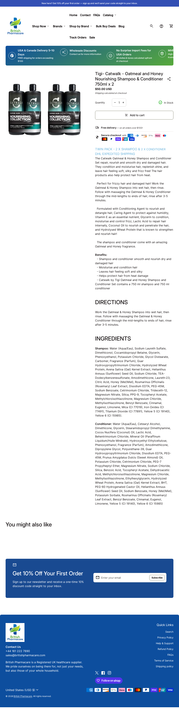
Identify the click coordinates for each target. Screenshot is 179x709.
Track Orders (78, 37)
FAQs (96, 15)
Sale (92, 37)
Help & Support (164, 643)
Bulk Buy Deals (106, 26)
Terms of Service (163, 660)
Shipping (99, 93)
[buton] (22, 690)
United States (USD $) (22, 690)
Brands (59, 26)
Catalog (110, 15)
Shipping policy (164, 666)
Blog (121, 26)
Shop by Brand (80, 26)
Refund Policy (165, 648)
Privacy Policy (165, 637)
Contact (85, 15)
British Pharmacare (23, 696)
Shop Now (40, 26)
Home (73, 15)
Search (169, 631)
